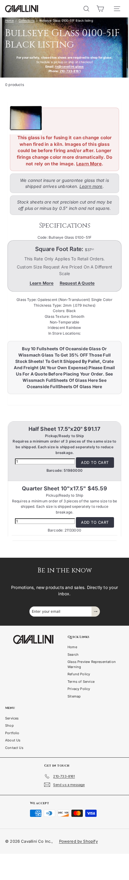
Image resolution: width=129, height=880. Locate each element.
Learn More (89, 164)
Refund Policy (79, 674)
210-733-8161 (70, 71)
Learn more (91, 186)
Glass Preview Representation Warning (92, 664)
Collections (26, 20)
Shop (9, 725)
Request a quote (77, 283)
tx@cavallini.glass (69, 66)
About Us (12, 740)
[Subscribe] (96, 611)
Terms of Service (81, 681)
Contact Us (14, 748)
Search (73, 654)
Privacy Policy (79, 689)
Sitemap (74, 696)
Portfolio (12, 733)
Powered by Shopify (78, 841)
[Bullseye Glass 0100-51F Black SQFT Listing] (62, 118)
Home (9, 20)
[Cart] (100, 8)
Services (12, 718)
